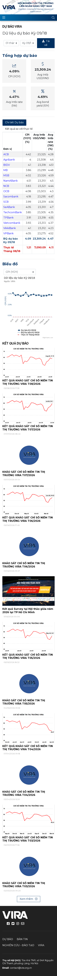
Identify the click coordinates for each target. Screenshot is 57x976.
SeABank (9, 207)
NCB (6, 186)
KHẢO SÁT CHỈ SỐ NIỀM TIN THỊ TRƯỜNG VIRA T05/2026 (23, 702)
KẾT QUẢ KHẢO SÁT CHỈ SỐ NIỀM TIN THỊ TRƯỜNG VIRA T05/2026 (27, 656)
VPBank (8, 233)
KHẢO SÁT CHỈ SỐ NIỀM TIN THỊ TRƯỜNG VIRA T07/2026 (23, 473)
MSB (6, 175)
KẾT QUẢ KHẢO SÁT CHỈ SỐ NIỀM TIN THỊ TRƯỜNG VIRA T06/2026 (27, 519)
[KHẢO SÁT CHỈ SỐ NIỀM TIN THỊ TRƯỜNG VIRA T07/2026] (28, 453)
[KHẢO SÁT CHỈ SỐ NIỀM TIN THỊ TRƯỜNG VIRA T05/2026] (28, 682)
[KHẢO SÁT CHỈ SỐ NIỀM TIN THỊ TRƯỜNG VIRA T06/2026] (28, 545)
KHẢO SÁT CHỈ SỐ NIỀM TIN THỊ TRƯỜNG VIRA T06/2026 (23, 565)
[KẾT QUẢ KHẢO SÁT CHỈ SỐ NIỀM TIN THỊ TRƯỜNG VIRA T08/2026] (28, 362)
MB (5, 170)
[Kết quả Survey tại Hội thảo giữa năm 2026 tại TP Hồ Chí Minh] (28, 590)
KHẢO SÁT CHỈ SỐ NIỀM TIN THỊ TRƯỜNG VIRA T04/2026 (23, 793)
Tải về (47, 43)
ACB (6, 154)
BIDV (6, 164)
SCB (6, 201)
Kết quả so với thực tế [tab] (19, 128)
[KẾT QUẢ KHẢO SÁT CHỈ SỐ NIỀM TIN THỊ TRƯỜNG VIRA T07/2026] (28, 408)
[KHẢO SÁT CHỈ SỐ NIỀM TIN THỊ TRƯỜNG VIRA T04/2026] (28, 773)
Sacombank (10, 196)
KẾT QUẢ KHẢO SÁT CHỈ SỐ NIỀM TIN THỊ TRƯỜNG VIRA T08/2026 (27, 382)
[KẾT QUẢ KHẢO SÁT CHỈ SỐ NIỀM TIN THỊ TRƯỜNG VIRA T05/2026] (28, 636)
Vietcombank (11, 222)
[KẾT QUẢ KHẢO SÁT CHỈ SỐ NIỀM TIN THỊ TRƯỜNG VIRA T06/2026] (28, 499)
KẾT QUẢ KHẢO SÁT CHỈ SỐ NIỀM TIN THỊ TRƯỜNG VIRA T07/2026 (27, 428)
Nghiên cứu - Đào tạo (18, 945)
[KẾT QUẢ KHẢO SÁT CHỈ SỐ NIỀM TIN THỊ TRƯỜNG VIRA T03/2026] (28, 819)
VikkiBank (9, 228)
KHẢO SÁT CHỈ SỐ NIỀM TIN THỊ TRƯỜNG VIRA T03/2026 (23, 885)
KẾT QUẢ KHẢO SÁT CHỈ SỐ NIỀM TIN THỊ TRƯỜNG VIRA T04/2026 (27, 748)
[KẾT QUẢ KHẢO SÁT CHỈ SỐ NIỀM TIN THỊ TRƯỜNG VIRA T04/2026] (28, 727)
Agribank (9, 159)
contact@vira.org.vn (21, 967)
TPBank (8, 217)
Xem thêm (27, 898)
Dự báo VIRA (12, 26)
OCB (6, 191)
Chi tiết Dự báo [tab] (14, 122)
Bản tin (22, 939)
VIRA (8, 7)
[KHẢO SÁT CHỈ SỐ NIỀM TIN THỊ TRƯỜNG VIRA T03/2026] (28, 864)
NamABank (10, 180)
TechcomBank (12, 212)
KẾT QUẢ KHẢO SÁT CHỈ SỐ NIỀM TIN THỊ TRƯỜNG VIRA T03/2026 (27, 839)
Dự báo (7, 939)
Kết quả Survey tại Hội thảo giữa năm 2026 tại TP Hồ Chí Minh (27, 610)
